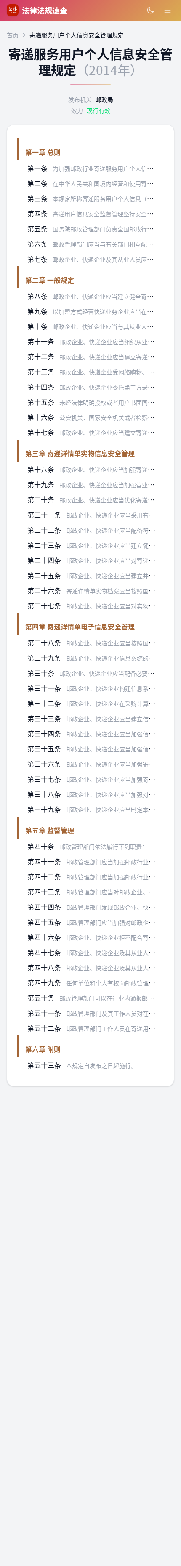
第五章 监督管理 (49, 830)
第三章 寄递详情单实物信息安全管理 (80, 453)
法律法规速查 (44, 10)
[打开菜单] (167, 10)
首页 (13, 35)
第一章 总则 (43, 152)
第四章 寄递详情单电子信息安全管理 (80, 626)
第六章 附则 (43, 1049)
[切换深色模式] (150, 10)
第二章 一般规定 (49, 280)
